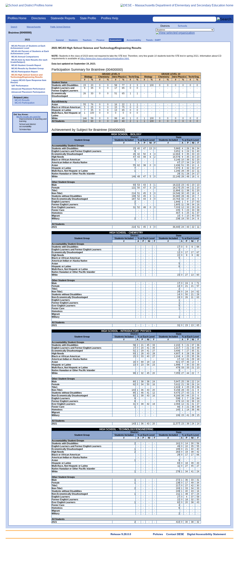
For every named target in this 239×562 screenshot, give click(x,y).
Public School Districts (60, 27)
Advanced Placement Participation (28, 92)
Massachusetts (34, 27)
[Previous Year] (22, 39)
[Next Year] (35, 39)
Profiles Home (17, 18)
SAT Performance (19, 86)
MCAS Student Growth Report (26, 65)
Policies (158, 534)
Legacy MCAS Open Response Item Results (28, 81)
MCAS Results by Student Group (27, 68)
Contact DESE (175, 534)
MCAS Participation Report (24, 71)
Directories (38, 18)
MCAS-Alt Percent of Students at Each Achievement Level (29, 52)
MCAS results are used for (28, 117)
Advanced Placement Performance (28, 89)
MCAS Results (22, 100)
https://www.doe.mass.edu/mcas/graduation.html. (104, 58)
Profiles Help (109, 18)
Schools (182, 25)
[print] (205, 47)
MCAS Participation (25, 103)
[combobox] (184, 19)
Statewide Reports (63, 18)
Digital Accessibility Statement (206, 534)
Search (14, 27)
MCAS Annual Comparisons (25, 57)
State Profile (88, 18)
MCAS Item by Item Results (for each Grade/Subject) (28, 61)
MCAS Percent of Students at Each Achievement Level (27, 47)
